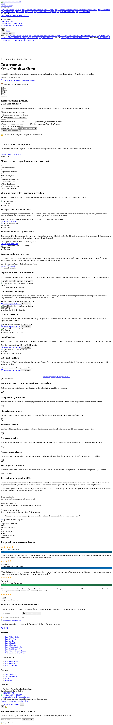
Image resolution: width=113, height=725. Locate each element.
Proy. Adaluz (16, 10)
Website (3, 119)
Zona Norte (28, 281)
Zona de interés (6, 126)
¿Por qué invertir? (7, 23)
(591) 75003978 (8, 25)
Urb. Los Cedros (69, 12)
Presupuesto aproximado (9, 128)
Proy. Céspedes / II (57, 36)
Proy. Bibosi (29, 12)
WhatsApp (30, 40)
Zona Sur (11, 281)
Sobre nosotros (10, 674)
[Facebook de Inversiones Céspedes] (4, 628)
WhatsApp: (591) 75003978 (13, 695)
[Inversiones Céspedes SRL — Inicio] (11, 2)
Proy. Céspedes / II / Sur (13, 647)
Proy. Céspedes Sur (74, 10)
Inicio (3, 4)
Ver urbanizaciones (28, 80)
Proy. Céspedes (48, 10)
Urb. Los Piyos (48, 12)
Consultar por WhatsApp (12, 80)
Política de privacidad (8, 701)
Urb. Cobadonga (7, 21)
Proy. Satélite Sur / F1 (88, 36)
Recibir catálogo (28, 719)
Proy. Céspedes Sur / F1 (72, 36)
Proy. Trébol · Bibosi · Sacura (15, 651)
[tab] (2, 96)
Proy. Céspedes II (61, 10)
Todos (4, 281)
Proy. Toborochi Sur (83, 12)
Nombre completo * (8, 122)
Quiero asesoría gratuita (32, 614)
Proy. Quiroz (58, 12)
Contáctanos (19, 25)
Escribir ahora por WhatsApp (11, 154)
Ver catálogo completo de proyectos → (56, 377)
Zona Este (19, 281)
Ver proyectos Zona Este (9, 244)
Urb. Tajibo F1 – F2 (22, 16)
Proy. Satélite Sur (104, 10)
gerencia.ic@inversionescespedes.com (16, 697)
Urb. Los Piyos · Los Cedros (28, 38)
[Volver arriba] (22, 703)
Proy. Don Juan (6, 10)
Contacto (21, 23)
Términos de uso (23, 701)
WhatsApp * (5, 124)
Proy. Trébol (20, 12)
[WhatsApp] (2, 628)
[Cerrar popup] (2, 706)
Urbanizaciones (6, 6)
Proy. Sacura (38, 12)
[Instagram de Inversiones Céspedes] (7, 628)
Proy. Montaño (27, 10)
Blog (15, 23)
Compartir (26, 304)
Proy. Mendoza (37, 10)
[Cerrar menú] (3, 30)
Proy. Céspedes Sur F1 (89, 10)
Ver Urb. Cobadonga (8, 266)
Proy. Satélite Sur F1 (8, 12)
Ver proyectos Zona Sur (9, 221)
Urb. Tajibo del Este (8, 16)
